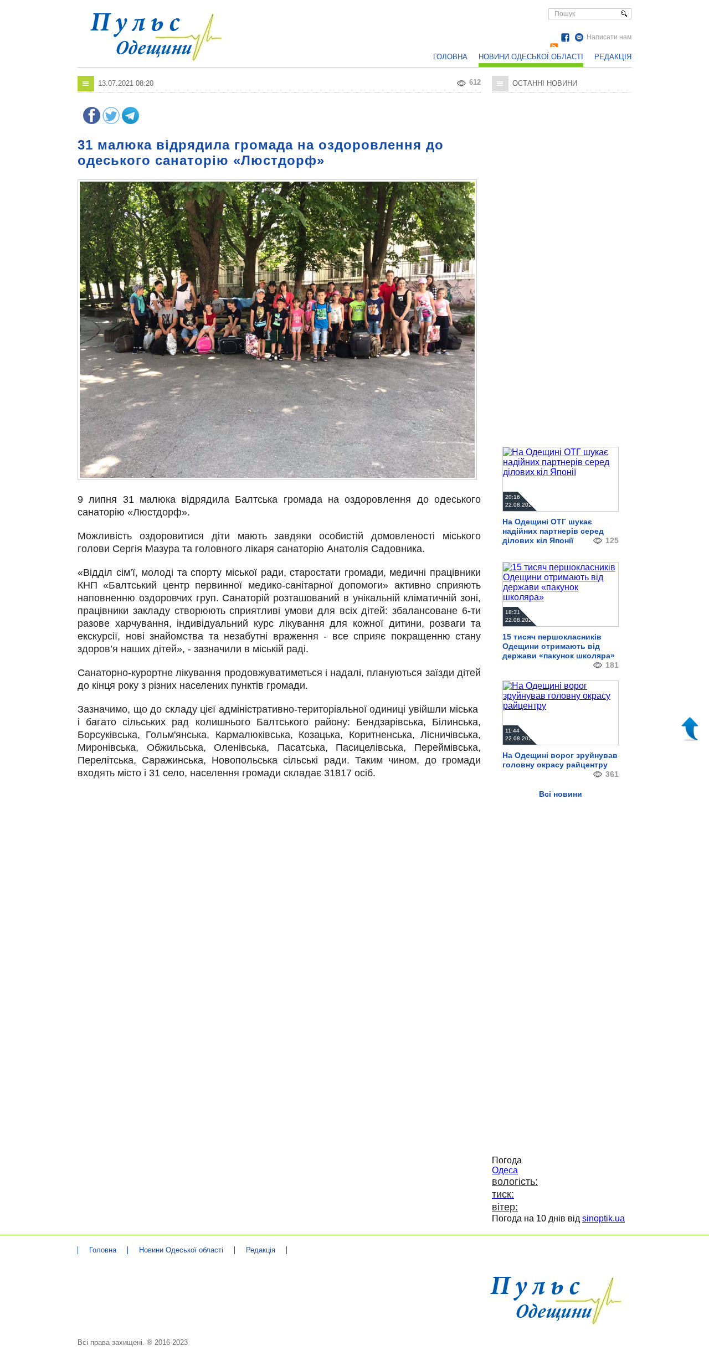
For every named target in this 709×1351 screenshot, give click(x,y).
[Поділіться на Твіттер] (111, 121)
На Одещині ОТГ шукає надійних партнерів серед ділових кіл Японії (553, 531)
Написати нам (609, 37)
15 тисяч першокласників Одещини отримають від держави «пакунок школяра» (558, 646)
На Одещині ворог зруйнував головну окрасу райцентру (560, 760)
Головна (450, 57)
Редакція (612, 57)
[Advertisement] (390, 27)
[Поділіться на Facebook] (91, 121)
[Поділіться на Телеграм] (130, 121)
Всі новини (560, 794)
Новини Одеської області (531, 57)
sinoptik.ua (603, 1218)
